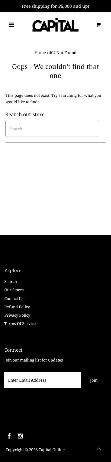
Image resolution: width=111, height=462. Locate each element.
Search (10, 281)
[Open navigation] (11, 24)
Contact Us (13, 298)
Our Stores (14, 290)
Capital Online (52, 449)
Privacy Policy (17, 315)
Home (40, 52)
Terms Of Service (20, 323)
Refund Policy (17, 307)
